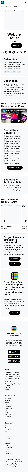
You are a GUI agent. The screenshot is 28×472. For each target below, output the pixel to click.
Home (3, 7)
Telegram (7, 453)
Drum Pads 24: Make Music (12, 372)
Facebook (7, 451)
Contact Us (14, 258)
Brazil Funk (8, 414)
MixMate (7, 389)
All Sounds (8, 398)
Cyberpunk (8, 406)
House (7, 402)
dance (13, 71)
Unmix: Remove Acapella (12, 374)
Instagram (7, 443)
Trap (6, 404)
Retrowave (8, 416)
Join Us (7, 432)
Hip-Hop (7, 400)
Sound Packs (9, 7)
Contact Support (9, 428)
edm (19, 71)
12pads (7, 71)
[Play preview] (4, 221)
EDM (6, 412)
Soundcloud (8, 447)
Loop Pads (8, 387)
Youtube (7, 441)
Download (16, 45)
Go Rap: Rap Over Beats (12, 382)
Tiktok (6, 445)
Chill (6, 410)
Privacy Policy (11, 465)
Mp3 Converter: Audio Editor (13, 376)
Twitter (7, 449)
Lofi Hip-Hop (8, 408)
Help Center (14, 264)
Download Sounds (14, 167)
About (6, 426)
